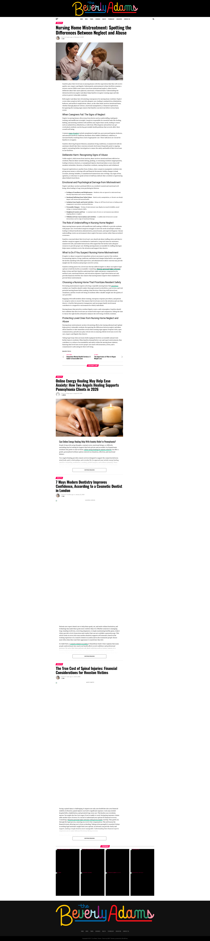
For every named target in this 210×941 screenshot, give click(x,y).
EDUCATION (119, 19)
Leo (63, 38)
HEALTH (104, 19)
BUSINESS (98, 19)
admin (64, 395)
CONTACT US (127, 19)
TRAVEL (91, 19)
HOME (81, 19)
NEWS (86, 19)
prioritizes (114, 286)
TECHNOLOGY (111, 19)
